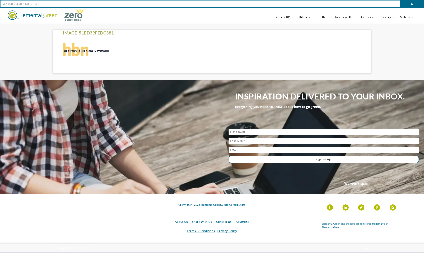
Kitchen (304, 17)
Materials (406, 17)
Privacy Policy (227, 231)
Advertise (242, 222)
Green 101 (283, 17)
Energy (386, 17)
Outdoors (366, 17)
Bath (321, 17)
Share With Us (202, 222)
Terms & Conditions (201, 231)
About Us (182, 222)
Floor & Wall (342, 17)
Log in (367, 248)
